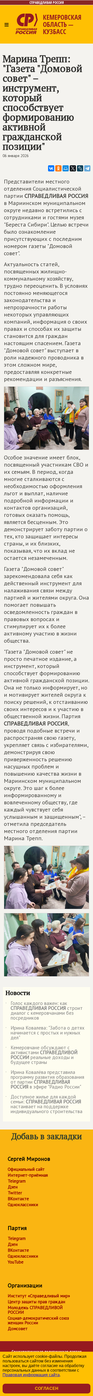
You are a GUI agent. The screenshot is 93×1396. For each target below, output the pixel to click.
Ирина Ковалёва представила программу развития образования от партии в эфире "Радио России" (44, 1080)
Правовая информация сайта (31, 1375)
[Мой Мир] (66, 168)
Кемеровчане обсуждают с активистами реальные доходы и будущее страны (41, 1055)
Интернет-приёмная (28, 1175)
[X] (73, 168)
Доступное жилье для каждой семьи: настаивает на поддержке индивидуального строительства (43, 1104)
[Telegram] (87, 168)
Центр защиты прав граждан (36, 1301)
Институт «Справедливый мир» (39, 1296)
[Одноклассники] (58, 168)
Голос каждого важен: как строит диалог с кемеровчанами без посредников (44, 1011)
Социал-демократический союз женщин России (38, 1320)
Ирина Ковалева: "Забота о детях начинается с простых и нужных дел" (44, 1033)
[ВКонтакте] (51, 168)
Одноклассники (23, 1204)
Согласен (46, 1388)
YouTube (16, 1262)
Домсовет (18, 1328)
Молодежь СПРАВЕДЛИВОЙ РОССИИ (35, 1310)
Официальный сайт (26, 1169)
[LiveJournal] (80, 168)
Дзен (13, 1187)
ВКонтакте (18, 1198)
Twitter (15, 1192)
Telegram (17, 1181)
